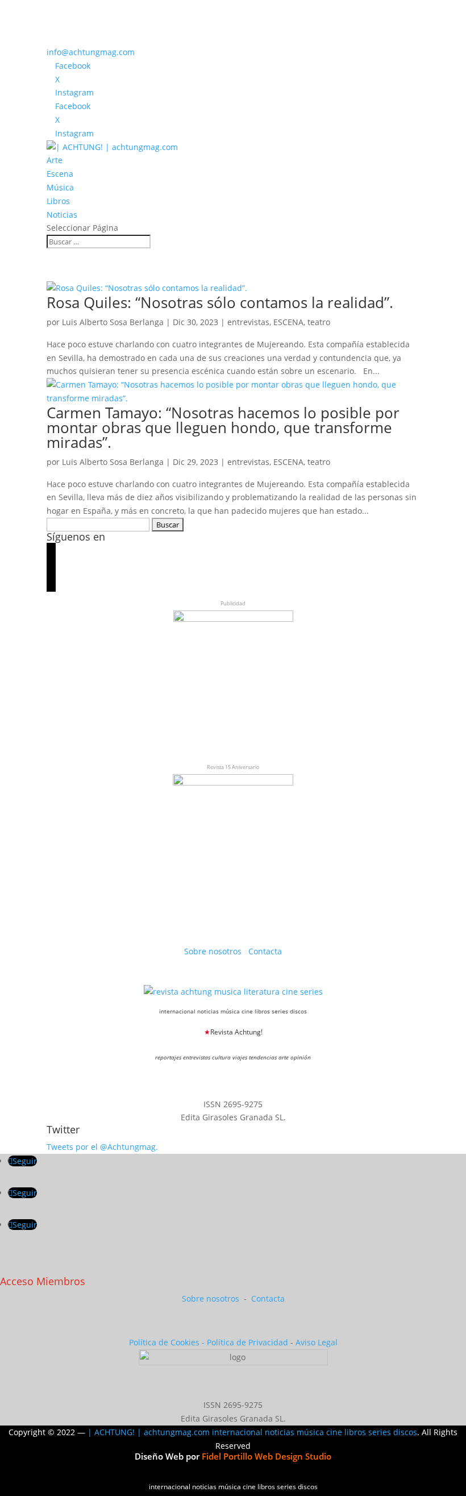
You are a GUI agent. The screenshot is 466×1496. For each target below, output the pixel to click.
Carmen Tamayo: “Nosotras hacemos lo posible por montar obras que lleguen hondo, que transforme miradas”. (223, 427)
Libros (58, 201)
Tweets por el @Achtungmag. (102, 1146)
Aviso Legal (317, 1342)
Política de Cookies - (168, 1342)
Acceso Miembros (42, 1281)
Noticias (62, 214)
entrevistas (248, 322)
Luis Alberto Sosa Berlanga (113, 322)
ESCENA (288, 322)
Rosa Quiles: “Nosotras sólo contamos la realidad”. (220, 302)
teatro (318, 322)
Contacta (265, 951)
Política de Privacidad (247, 1342)
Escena (60, 173)
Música (60, 187)
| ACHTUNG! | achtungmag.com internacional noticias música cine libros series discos (252, 1432)
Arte (55, 160)
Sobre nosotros (214, 951)
